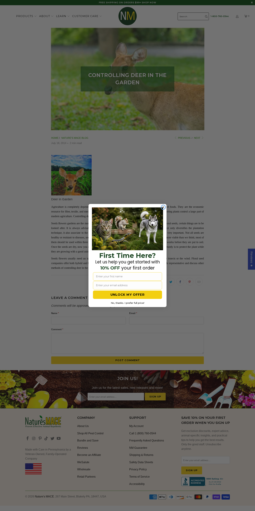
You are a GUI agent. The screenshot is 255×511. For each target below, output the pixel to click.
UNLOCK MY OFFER (127, 295)
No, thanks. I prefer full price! (127, 302)
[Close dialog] (163, 207)
